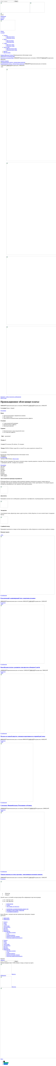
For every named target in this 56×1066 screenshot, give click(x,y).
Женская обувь (10, 40)
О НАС (8, 905)
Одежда (11, 55)
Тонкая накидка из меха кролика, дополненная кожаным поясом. (22, 874)
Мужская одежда (10, 38)
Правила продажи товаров (13, 936)
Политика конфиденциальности (14, 937)
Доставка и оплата (11, 932)
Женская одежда (10, 36)
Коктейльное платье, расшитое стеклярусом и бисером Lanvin (20, 667)
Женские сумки (10, 44)
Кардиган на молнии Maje (7, 58)
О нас (7, 933)
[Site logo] (15, 12)
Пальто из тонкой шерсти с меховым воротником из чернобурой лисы (23, 736)
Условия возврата (10, 935)
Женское (7, 55)
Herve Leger (3, 398)
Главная (3, 55)
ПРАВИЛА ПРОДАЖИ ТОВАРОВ (15, 910)
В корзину (3, 456)
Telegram (6, 1064)
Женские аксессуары (11, 48)
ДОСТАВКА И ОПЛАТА (12, 906)
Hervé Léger (16, 458)
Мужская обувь (10, 42)
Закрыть (3, 960)
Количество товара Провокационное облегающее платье (15, 454)
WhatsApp (6, 1062)
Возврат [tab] (3, 469)
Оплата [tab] (2, 467)
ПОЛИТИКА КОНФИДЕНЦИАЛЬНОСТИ (17, 909)
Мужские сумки (10, 46)
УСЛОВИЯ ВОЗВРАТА (12, 911)
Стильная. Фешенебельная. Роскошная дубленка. (16, 805)
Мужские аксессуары (11, 50)
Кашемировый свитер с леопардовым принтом (12, 63)
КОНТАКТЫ (9, 904)
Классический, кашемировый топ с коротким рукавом (18, 598)
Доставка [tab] (3, 466)
